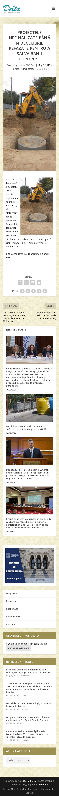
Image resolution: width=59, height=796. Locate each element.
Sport (22, 723)
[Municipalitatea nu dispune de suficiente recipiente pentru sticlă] (29, 408)
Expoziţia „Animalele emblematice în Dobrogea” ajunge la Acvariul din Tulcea (28, 671)
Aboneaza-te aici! (18, 648)
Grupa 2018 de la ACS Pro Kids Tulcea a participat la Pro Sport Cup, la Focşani (27, 719)
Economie (24, 709)
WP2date (43, 784)
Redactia (11, 601)
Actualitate (24, 740)
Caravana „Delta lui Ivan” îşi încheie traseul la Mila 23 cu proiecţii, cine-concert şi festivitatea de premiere (29, 734)
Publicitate (12, 608)
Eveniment (24, 675)
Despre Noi (12, 593)
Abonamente (13, 616)
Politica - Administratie (23, 68)
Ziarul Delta (29, 781)
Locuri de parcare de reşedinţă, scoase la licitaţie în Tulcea (28, 705)
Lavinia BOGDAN (26, 65)
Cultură (23, 695)
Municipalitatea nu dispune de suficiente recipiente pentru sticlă (26, 428)
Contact (10, 624)
